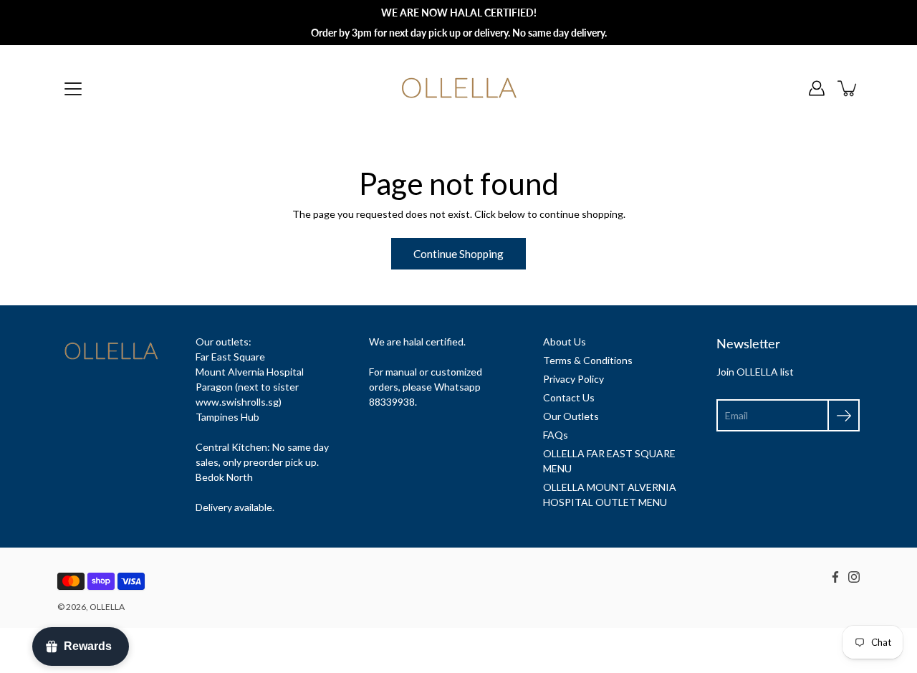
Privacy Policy (573, 379)
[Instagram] (854, 577)
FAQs (555, 435)
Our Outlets (571, 416)
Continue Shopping (458, 253)
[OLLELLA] (459, 88)
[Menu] (73, 89)
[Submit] (843, 415)
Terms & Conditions (588, 360)
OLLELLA (107, 606)
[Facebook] (835, 577)
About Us (564, 341)
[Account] (816, 88)
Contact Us (569, 397)
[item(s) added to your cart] (848, 88)
